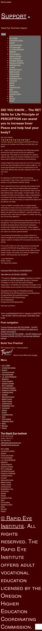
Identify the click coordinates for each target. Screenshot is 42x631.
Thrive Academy (15, 54)
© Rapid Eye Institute (16, 521)
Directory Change (15, 56)
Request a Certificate (16, 63)
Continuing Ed (14, 76)
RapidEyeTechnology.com (10, 445)
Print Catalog (13, 92)
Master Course (14, 72)
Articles (11, 83)
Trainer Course (14, 74)
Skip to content (6, 2)
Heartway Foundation (17, 278)
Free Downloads (15, 47)
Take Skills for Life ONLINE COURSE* (14, 274)
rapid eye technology (19, 315)
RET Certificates (15, 58)
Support (13, 15)
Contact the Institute (16, 40)
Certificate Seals (15, 65)
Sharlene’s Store (15, 94)
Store (11, 89)
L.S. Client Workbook (16, 49)
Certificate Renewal (16, 60)
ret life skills (31, 315)
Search (11, 101)
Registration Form (15, 78)
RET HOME (13, 38)
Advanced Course (15, 69)
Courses (12, 67)
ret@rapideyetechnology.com (11, 443)
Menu (3, 34)
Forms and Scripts (15, 45)
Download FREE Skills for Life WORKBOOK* (16, 270)
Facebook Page (14, 87)
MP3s (11, 96)
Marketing (12, 52)
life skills (8, 315)
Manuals (12, 98)
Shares (11, 85)
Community (13, 81)
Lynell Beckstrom (12, 313)
